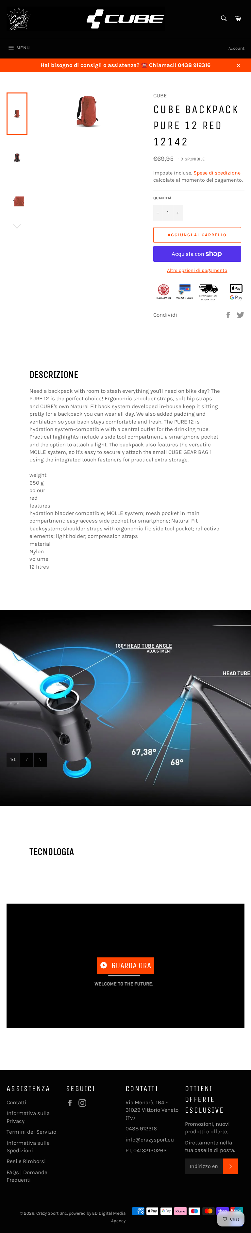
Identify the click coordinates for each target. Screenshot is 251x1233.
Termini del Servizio (31, 1131)
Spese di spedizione (217, 173)
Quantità (162, 198)
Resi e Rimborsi (26, 1161)
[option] (125, 708)
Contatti (16, 1102)
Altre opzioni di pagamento (197, 270)
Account (236, 48)
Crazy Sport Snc (51, 1213)
